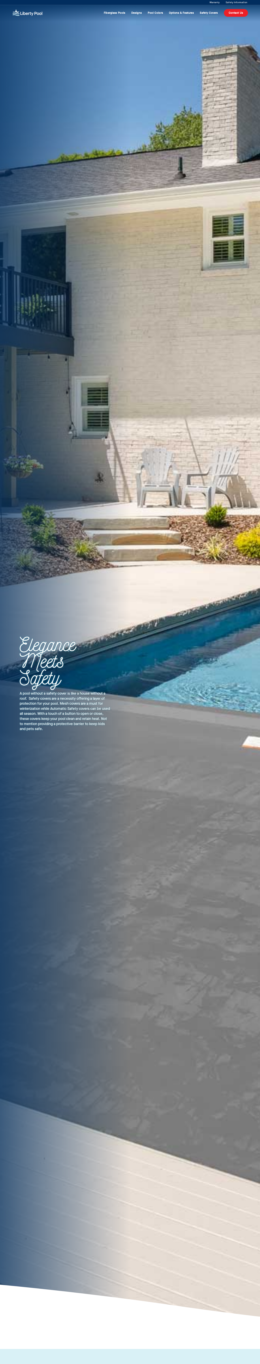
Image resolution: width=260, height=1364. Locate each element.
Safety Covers (209, 13)
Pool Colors (155, 13)
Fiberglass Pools (114, 13)
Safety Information (236, 2)
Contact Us (236, 13)
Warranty (215, 2)
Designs (136, 13)
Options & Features (181, 13)
